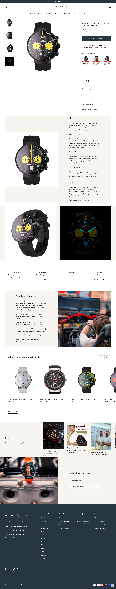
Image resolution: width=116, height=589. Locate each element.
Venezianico (44, 562)
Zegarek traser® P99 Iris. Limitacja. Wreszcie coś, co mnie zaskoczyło (76, 450)
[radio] (85, 60)
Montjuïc (43, 538)
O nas (84, 13)
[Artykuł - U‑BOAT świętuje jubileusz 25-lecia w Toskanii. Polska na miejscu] (53, 435)
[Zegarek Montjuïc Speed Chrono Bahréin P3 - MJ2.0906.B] (87, 380)
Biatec (43, 524)
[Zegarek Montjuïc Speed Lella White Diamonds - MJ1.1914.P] (23, 380)
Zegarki (32, 13)
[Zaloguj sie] (104, 7)
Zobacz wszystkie (13, 412)
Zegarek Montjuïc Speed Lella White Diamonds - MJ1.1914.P (22, 400)
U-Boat (43, 558)
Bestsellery (66, 13)
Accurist (43, 518)
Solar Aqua (44, 545)
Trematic (43, 555)
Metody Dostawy (64, 524)
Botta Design (44, 528)
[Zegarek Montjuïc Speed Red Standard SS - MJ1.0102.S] (55, 380)
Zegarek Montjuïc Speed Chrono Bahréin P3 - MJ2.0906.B (85, 400)
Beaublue (43, 521)
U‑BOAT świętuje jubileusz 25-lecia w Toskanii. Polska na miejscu (52, 453)
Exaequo (43, 531)
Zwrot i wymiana (64, 528)
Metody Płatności (64, 521)
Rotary (43, 541)
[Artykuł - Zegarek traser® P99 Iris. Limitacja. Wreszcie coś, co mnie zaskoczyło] (77, 435)
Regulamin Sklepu (82, 524)
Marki (40, 13)
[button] (6, 7)
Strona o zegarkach (99, 521)
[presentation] (83, 61)
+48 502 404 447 (20, 534)
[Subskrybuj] (98, 486)
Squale (43, 548)
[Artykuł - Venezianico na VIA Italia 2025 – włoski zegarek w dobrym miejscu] (101, 436)
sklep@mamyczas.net (16, 538)
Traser (42, 551)
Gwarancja (62, 518)
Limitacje (76, 13)
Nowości (57, 13)
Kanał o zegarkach (99, 524)
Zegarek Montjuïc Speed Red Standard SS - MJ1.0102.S (52, 400)
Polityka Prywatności (83, 521)
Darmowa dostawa (87, 104)
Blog (95, 518)
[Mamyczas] (58, 7)
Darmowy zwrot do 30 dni (89, 109)
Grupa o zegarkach (99, 528)
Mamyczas (11, 584)
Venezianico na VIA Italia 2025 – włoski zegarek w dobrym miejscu (101, 453)
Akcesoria (48, 13)
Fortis (42, 535)
